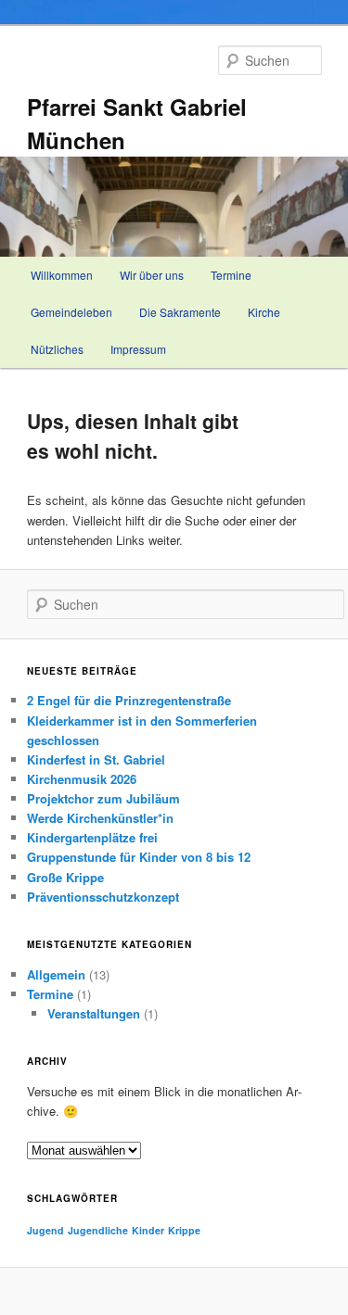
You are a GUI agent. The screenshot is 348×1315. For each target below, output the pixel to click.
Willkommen (62, 275)
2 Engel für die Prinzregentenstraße (129, 700)
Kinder (148, 1230)
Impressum (138, 349)
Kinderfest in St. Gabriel (96, 759)
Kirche (264, 312)
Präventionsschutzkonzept (103, 896)
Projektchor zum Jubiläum (103, 798)
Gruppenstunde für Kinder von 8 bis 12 (139, 857)
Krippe (184, 1230)
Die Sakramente (180, 312)
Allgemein (56, 974)
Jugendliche (98, 1230)
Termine (231, 275)
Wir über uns (152, 275)
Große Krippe (65, 877)
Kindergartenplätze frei (92, 837)
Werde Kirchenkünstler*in (100, 818)
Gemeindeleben (71, 312)
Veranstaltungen (93, 1013)
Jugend (45, 1230)
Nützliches (57, 349)
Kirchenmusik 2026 (81, 779)
